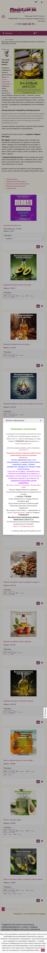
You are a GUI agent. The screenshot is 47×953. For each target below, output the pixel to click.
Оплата (17, 485)
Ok (43, 950)
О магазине (25, 485)
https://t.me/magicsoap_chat (23, 526)
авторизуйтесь (23, 450)
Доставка (10, 485)
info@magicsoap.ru (25, 443)
